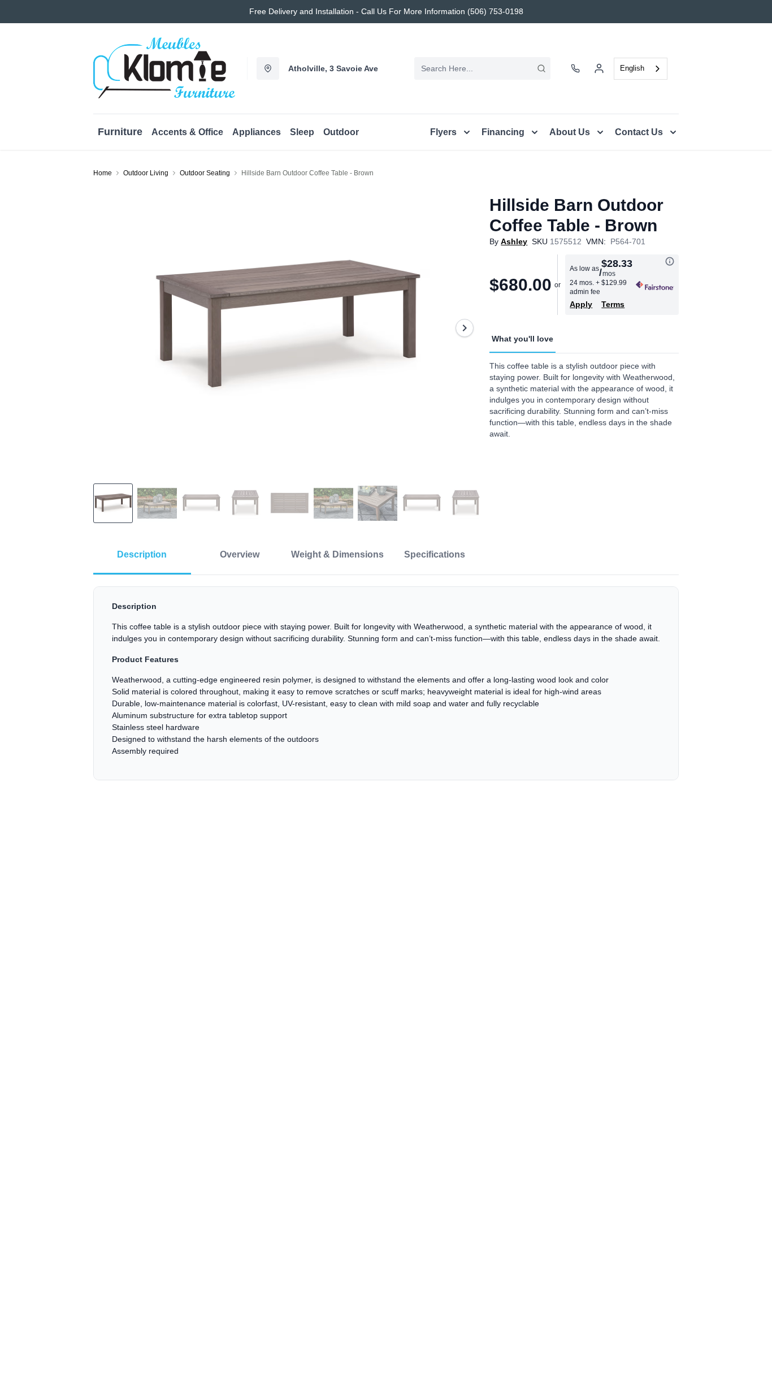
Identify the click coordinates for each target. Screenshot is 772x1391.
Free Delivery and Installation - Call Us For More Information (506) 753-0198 (386, 11)
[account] (599, 68)
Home (102, 173)
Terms (612, 304)
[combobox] (482, 68)
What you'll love (522, 338)
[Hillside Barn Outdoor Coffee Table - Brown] (286, 327)
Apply (581, 304)
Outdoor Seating (205, 173)
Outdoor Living (145, 173)
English (632, 68)
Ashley (514, 241)
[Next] (465, 328)
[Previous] (109, 328)
